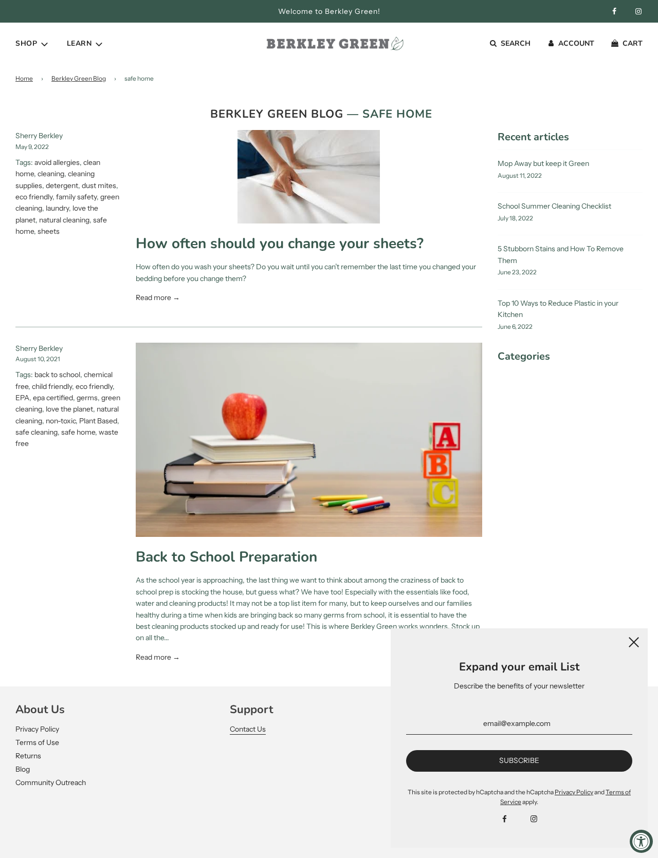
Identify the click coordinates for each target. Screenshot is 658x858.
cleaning (51, 173)
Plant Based (98, 420)
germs (87, 397)
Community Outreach (50, 782)
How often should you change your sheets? (280, 243)
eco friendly (33, 196)
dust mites (99, 185)
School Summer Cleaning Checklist (554, 206)
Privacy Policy (37, 729)
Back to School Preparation (226, 557)
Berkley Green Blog (78, 78)
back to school (57, 374)
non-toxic (61, 420)
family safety (76, 196)
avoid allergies (57, 162)
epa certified (53, 397)
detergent (62, 185)
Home (24, 78)
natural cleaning (64, 220)
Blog (22, 769)
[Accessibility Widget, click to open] (641, 841)
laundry (57, 208)
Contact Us (248, 729)
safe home (78, 432)
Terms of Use (37, 742)
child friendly (52, 386)
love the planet (69, 409)
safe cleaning (36, 432)
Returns (28, 755)
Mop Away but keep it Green (543, 163)
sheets (49, 231)
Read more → (158, 297)
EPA (22, 397)
